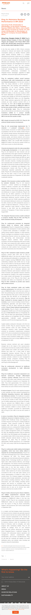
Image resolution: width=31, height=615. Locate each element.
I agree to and (14, 581)
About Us (5, 586)
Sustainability (7, 595)
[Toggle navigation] (23, 3)
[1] (23, 128)
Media (3, 589)
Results (12, 559)
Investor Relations (9, 592)
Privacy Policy (12, 581)
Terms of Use (22, 581)
